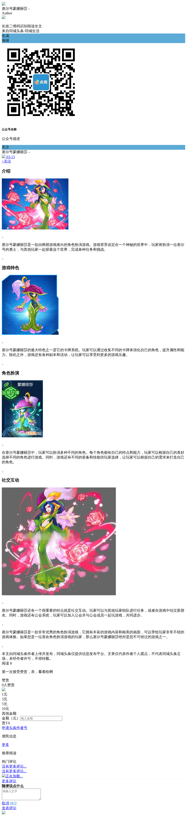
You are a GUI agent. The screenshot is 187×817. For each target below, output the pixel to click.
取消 (5, 803)
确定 (13, 803)
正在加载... (14, 776)
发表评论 (9, 808)
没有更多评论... (14, 766)
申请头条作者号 (14, 728)
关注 (5, 147)
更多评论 (9, 781)
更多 (5, 745)
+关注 (6, 161)
